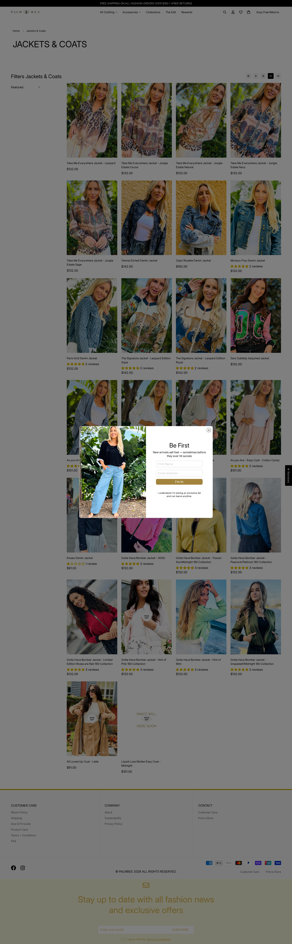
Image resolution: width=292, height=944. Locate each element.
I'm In (179, 482)
